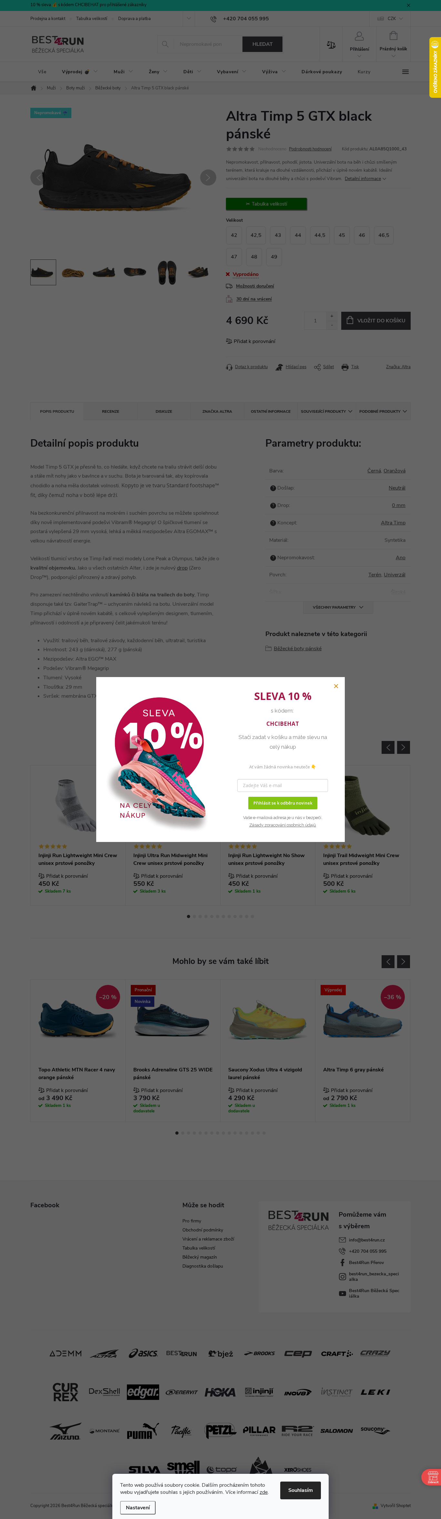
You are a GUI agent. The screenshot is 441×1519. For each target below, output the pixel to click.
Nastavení (138, 1507)
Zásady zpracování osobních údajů (282, 825)
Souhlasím (300, 1490)
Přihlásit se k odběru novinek (282, 803)
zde (264, 1492)
